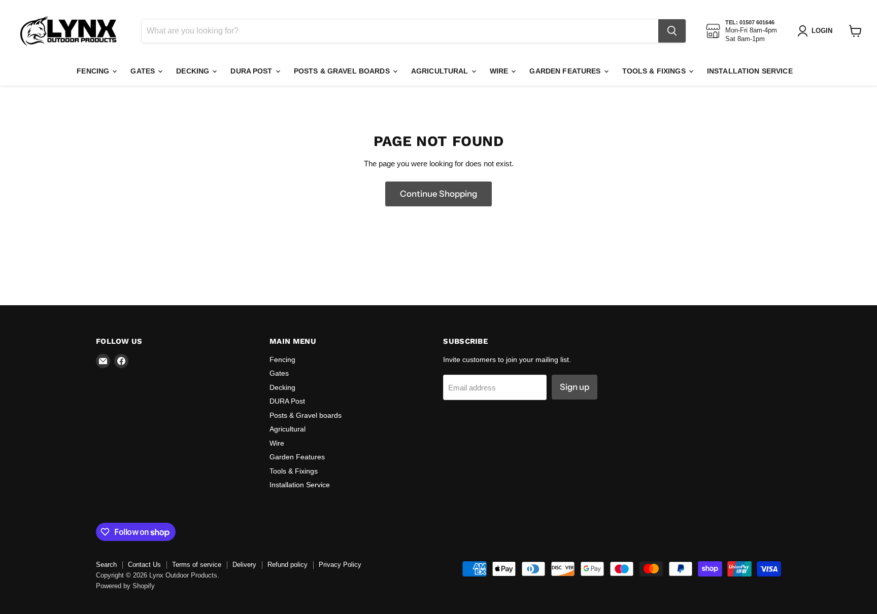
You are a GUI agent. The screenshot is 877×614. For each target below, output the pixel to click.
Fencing (94, 71)
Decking (193, 71)
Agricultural (440, 71)
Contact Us (144, 564)
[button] (816, 31)
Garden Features (565, 71)
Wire (500, 71)
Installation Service (750, 71)
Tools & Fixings (655, 71)
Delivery (244, 564)
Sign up (574, 387)
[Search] (672, 31)
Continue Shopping (438, 194)
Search (106, 564)
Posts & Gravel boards (343, 71)
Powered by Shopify (125, 586)
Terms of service (196, 564)
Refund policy (287, 564)
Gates (143, 71)
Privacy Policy (340, 564)
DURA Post (252, 71)
